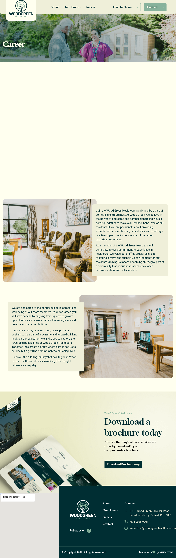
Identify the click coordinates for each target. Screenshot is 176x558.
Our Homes (71, 7)
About (55, 7)
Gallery (90, 7)
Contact (108, 524)
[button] (72, 7)
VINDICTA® (166, 552)
